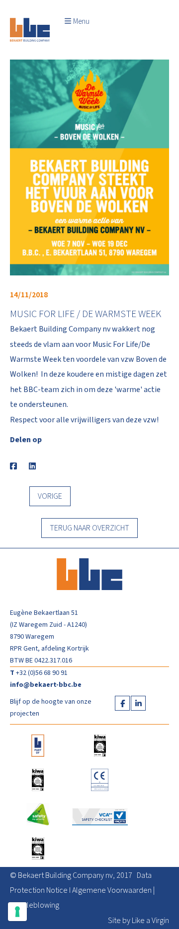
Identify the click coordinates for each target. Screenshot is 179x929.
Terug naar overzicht (89, 528)
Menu (81, 21)
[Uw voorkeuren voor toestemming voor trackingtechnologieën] (17, 911)
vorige (50, 496)
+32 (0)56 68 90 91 (42, 673)
